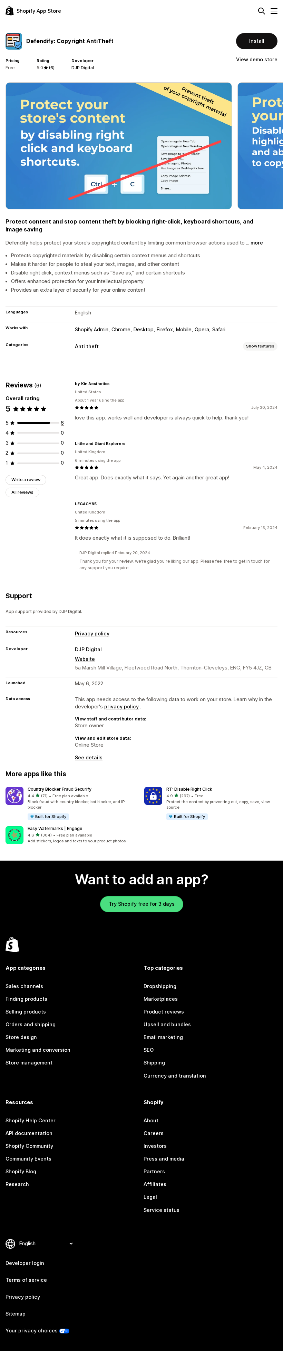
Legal (150, 1197)
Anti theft (87, 346)
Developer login (25, 1263)
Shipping (154, 1063)
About (151, 1121)
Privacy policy (92, 634)
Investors (155, 1146)
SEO (149, 1050)
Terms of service (26, 1280)
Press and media (164, 1159)
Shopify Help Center (31, 1121)
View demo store (256, 59)
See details (89, 758)
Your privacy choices (32, 1331)
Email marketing (163, 1037)
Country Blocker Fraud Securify (59, 789)
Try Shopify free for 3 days (142, 904)
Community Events (28, 1159)
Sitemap (16, 1314)
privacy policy (121, 707)
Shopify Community (29, 1146)
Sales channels (24, 986)
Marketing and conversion (38, 1050)
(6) (52, 67)
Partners (154, 1171)
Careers (154, 1133)
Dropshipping (160, 986)
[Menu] (274, 11)
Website (85, 659)
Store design (21, 1037)
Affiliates (155, 1184)
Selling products (26, 1012)
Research (17, 1184)
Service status (161, 1210)
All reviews (22, 492)
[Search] (261, 11)
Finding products (26, 999)
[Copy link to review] (113, 383)
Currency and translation (175, 1076)
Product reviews (164, 1012)
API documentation (29, 1133)
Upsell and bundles (167, 1024)
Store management (29, 1063)
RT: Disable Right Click (189, 789)
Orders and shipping (31, 1024)
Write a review (25, 479)
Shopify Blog (21, 1171)
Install (256, 41)
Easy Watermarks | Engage (55, 828)
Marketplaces (161, 999)
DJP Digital (82, 67)
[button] (72, 804)
